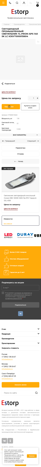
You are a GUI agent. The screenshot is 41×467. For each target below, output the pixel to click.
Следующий (31, 141)
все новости (8, 223)
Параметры (20, 148)
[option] (20, 59)
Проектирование (8, 343)
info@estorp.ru (7, 359)
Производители (8, 339)
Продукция (6, 334)
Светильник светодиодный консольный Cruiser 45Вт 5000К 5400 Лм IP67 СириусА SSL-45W (20, 198)
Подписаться (20, 305)
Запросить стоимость (10, 348)
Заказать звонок (20, 385)
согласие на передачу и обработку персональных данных (18, 294)
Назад (20, 161)
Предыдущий (10, 141)
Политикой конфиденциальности (15, 298)
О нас (4, 329)
